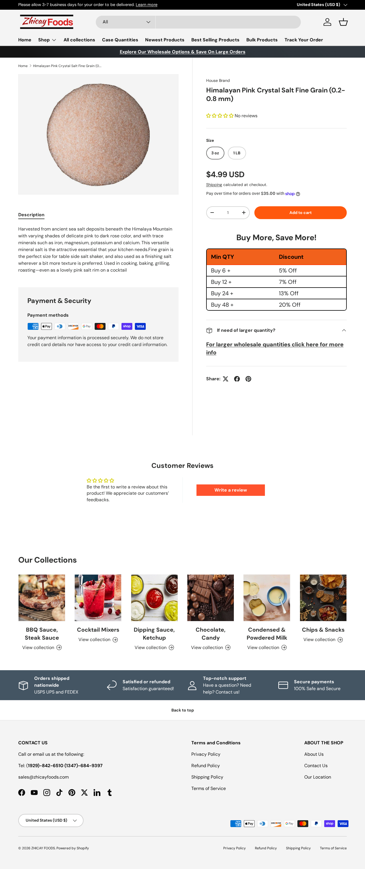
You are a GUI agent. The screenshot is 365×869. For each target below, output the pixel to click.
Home (24, 40)
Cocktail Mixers (98, 629)
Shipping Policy (207, 777)
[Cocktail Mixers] (98, 598)
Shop (44, 40)
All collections (79, 40)
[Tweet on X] (225, 379)
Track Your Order (304, 40)
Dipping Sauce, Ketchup (154, 633)
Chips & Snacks (323, 629)
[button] (343, 22)
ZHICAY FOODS (43, 848)
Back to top (182, 710)
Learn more (144, 4)
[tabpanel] (98, 250)
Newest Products (164, 40)
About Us (314, 754)
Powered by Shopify (72, 848)
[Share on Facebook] (237, 379)
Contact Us (316, 766)
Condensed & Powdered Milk (267, 633)
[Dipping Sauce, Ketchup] (154, 598)
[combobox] (198, 22)
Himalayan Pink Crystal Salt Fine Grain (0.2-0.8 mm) (67, 66)
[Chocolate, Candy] (210, 598)
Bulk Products (262, 40)
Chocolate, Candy (211, 633)
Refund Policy (205, 766)
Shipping (214, 184)
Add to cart (300, 212)
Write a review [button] (230, 490)
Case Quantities (120, 40)
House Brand (218, 80)
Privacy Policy (205, 754)
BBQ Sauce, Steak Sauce (42, 633)
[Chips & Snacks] (323, 598)
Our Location (317, 777)
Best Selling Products (215, 40)
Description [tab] (31, 215)
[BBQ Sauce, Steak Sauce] (42, 598)
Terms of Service (208, 788)
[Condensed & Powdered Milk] (267, 598)
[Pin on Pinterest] (248, 379)
